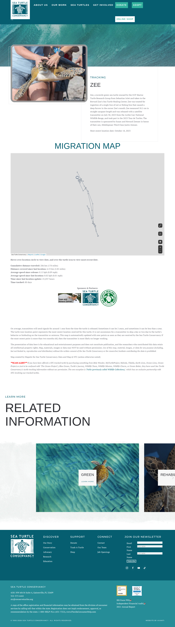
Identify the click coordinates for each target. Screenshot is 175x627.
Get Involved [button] (103, 5)
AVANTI (160, 620)
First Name (129, 549)
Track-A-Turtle (77, 547)
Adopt (137, 5)
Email (129, 543)
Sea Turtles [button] (80, 5)
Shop (72, 552)
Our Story (47, 542)
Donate (121, 5)
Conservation (49, 547)
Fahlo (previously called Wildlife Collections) (106, 369)
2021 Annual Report (126, 606)
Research (47, 556)
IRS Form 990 (123, 600)
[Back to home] (20, 8)
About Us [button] (41, 5)
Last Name (129, 556)
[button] (12, 19)
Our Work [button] (59, 5)
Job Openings (103, 552)
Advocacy (47, 552)
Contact (101, 542)
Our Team (101, 547)
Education (47, 561)
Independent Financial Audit (130, 603)
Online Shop (124, 19)
